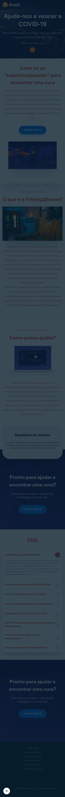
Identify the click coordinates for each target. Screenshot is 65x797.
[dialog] (32, 398)
